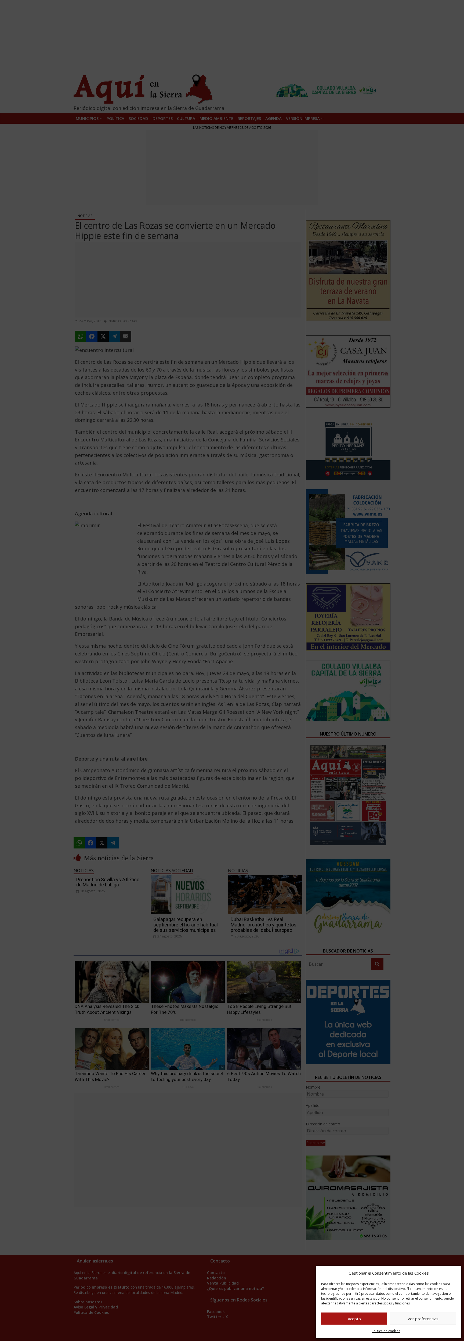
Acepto (354, 1318)
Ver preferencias (423, 1318)
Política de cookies (386, 1331)
